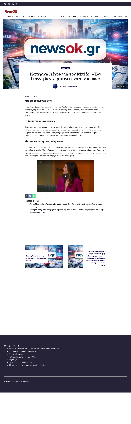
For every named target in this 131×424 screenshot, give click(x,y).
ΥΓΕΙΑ (52, 16)
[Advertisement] (65, 231)
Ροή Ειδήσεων (14, 360)
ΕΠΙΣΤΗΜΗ (72, 16)
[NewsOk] (11, 11)
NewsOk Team (72, 86)
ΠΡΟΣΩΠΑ (84, 16)
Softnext (26, 381)
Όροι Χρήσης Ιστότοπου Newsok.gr (22, 351)
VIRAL (106, 16)
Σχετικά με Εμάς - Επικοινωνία (20, 362)
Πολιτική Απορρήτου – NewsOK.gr (22, 357)
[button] (125, 16)
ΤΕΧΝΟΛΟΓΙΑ (117, 16)
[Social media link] (5, 4)
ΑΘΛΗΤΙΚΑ (42, 16)
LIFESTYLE (20, 16)
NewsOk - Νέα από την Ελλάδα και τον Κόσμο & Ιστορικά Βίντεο (34, 348)
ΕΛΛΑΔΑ (10, 16)
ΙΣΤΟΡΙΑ (61, 16)
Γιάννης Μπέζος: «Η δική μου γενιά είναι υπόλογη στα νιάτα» (36, 258)
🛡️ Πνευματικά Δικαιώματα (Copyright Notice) (27, 365)
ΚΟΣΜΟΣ (31, 16)
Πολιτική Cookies (16, 354)
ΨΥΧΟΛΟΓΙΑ (96, 16)
